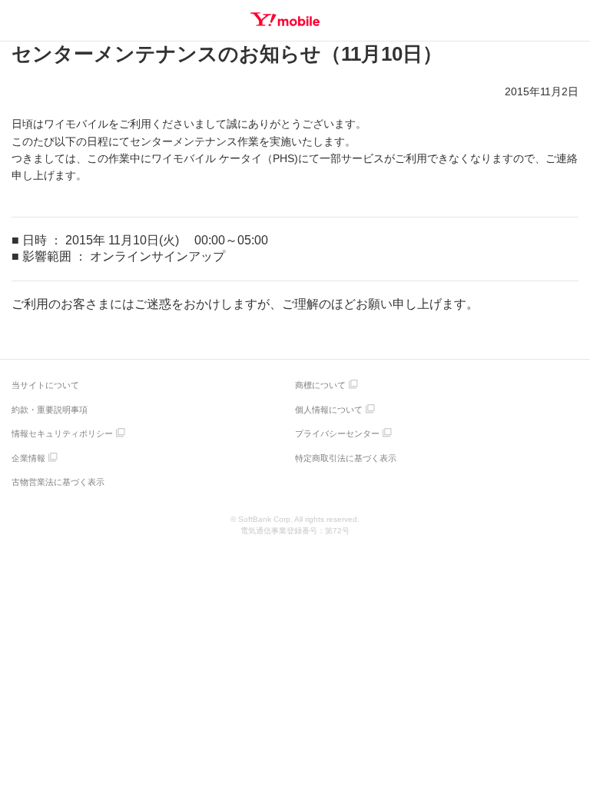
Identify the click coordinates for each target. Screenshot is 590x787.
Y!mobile (285, 19)
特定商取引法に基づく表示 (345, 458)
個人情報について (329, 409)
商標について (320, 385)
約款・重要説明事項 (50, 409)
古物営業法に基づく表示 (58, 481)
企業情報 (28, 458)
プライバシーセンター (337, 433)
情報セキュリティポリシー (62, 433)
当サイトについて (45, 385)
